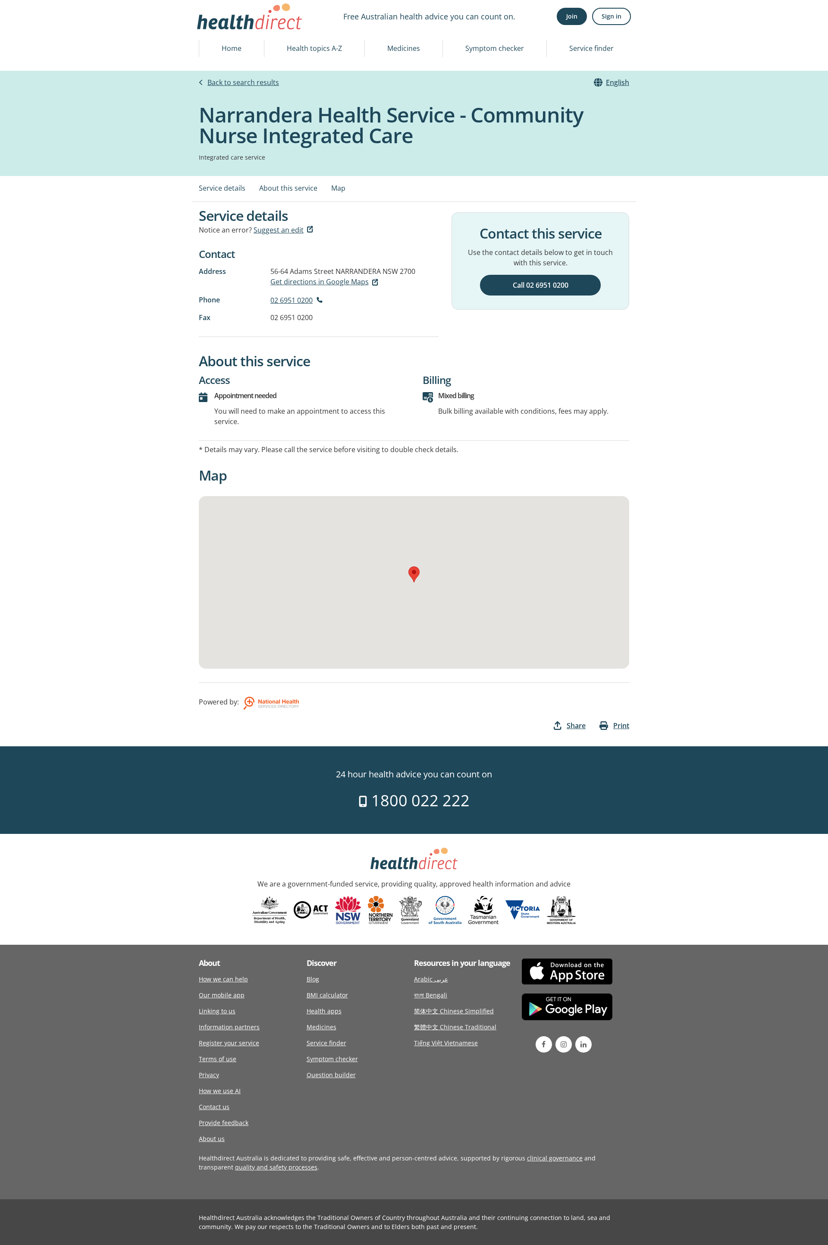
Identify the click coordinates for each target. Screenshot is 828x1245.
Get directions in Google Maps (319, 281)
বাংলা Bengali (430, 995)
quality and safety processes (276, 1167)
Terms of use (217, 1059)
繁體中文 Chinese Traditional (455, 1027)
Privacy (209, 1075)
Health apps (324, 1011)
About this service (288, 188)
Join (571, 16)
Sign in (611, 16)
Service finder (591, 48)
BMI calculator (327, 995)
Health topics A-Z (314, 48)
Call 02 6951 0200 (540, 285)
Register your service (229, 1043)
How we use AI (220, 1091)
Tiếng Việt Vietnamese (446, 1043)
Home (232, 48)
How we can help (223, 979)
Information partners (229, 1027)
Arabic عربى (431, 979)
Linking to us (217, 1011)
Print (621, 725)
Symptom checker (494, 48)
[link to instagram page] (563, 1044)
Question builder (331, 1075)
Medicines (403, 48)
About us (212, 1139)
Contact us (214, 1107)
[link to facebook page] (544, 1044)
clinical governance (555, 1158)
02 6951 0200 (291, 300)
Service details (222, 188)
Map (338, 188)
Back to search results (243, 82)
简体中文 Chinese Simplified (454, 1011)
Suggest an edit (279, 230)
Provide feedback (223, 1123)
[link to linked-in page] (583, 1044)
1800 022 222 (418, 800)
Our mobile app (222, 995)
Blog (313, 979)
